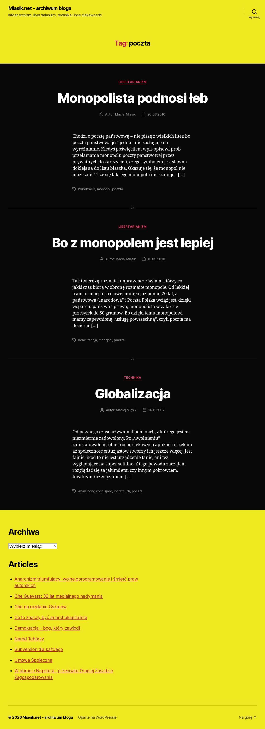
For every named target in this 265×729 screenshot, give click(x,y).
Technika (132, 378)
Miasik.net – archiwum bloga (48, 717)
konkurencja (87, 340)
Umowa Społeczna (33, 660)
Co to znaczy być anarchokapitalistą (50, 617)
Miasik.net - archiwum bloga (39, 8)
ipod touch (122, 491)
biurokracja (86, 189)
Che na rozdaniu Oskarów (40, 606)
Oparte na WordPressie (97, 717)
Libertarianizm (132, 82)
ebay (82, 491)
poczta (117, 189)
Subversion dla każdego (38, 649)
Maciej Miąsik (125, 114)
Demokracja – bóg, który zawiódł (47, 628)
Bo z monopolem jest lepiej (132, 243)
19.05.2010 (156, 259)
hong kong (95, 491)
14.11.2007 (156, 410)
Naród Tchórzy (29, 638)
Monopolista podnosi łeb (133, 98)
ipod (108, 491)
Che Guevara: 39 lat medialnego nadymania (58, 596)
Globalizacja (132, 393)
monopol (104, 189)
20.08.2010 (156, 114)
